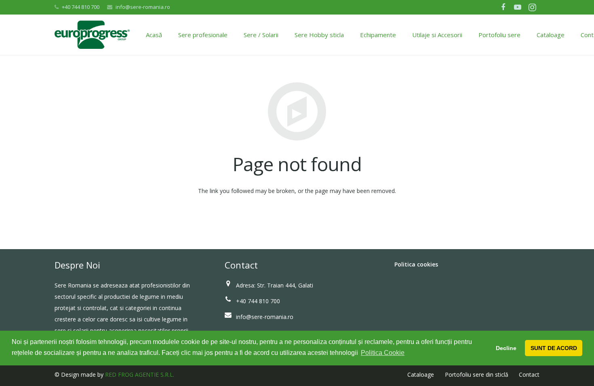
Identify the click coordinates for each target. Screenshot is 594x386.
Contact (529, 374)
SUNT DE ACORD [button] (554, 348)
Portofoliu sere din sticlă (476, 374)
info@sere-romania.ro (143, 6)
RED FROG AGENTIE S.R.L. (139, 374)
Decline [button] (506, 348)
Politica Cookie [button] (382, 352)
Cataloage (420, 374)
